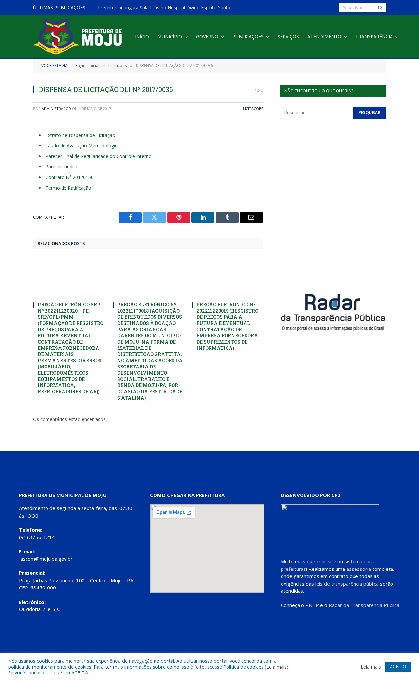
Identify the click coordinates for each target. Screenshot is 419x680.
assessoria (358, 569)
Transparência (374, 36)
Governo (207, 36)
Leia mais (276, 666)
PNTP (312, 605)
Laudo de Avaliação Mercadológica (83, 146)
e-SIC (54, 609)
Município (169, 36)
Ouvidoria (30, 609)
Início (142, 36)
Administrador (56, 108)
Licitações (253, 108)
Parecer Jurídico (62, 166)
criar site (326, 561)
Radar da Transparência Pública (364, 605)
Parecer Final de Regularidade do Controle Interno (99, 156)
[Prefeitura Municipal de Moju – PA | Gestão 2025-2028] (79, 37)
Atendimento (324, 36)
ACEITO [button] (398, 666)
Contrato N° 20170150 (70, 177)
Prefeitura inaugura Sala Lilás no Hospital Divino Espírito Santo (164, 7)
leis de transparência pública (347, 583)
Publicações (248, 36)
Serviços (288, 36)
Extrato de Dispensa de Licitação (80, 135)
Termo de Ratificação (68, 188)
